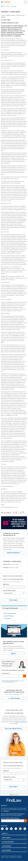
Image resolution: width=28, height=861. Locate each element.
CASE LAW (2, 6)
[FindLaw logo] (7, 2)
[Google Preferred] (25, 828)
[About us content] (25, 833)
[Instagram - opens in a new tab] (16, 828)
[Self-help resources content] (25, 841)
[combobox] (14, 586)
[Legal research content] (25, 846)
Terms (2, 857)
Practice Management (10, 613)
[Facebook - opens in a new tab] (2, 828)
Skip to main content (14, 1)
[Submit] (24, 675)
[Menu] (2, 2)
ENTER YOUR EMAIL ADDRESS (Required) (10, 818)
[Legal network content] (25, 850)
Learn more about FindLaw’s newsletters (10, 680)
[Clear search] (23, 593)
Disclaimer (13, 857)
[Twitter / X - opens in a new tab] (11, 828)
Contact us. (6, 811)
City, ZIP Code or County (9, 590)
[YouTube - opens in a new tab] (7, 828)
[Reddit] (20, 828)
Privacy (7, 857)
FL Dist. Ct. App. (14, 6)
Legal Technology (8, 616)
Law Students (7, 618)
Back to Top (14, 794)
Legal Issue (6, 584)
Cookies (19, 857)
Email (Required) (5, 673)
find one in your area (21, 721)
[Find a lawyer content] (25, 837)
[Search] (25, 2)
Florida (7, 6)
